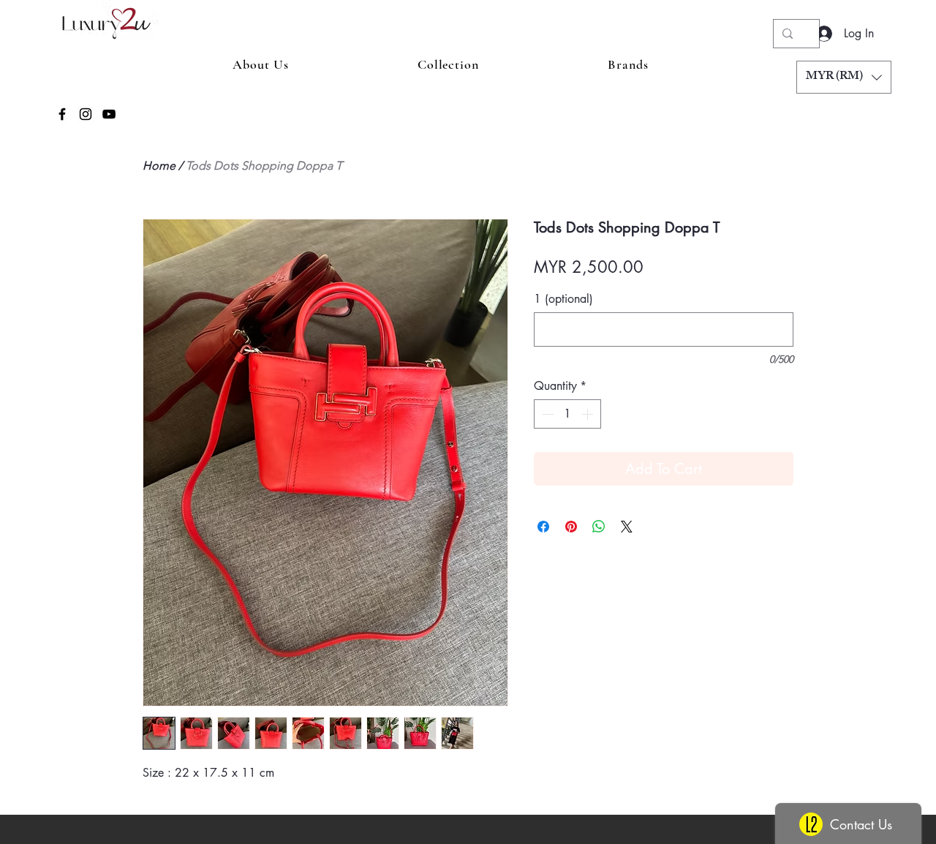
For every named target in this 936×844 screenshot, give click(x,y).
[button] (843, 77)
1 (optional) (563, 299)
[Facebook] (62, 114)
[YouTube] (109, 114)
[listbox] (843, 77)
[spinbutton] (567, 414)
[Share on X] (626, 526)
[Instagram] (86, 114)
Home (159, 166)
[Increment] (588, 414)
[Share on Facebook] (543, 526)
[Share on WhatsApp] (599, 526)
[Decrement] (546, 414)
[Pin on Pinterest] (571, 526)
